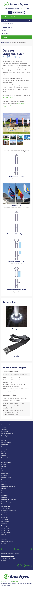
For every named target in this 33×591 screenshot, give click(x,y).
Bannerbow (4, 431)
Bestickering (4, 444)
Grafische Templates (7, 556)
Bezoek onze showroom (12, 8)
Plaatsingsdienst (5, 493)
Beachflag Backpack (7, 433)
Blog (4, 30)
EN (28, 8)
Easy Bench (4, 453)
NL (21, 8)
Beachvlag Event (5, 436)
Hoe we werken (7, 23)
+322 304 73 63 (17, 12)
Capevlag (4, 449)
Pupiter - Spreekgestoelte (8, 501)
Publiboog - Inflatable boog (8, 499)
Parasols (3, 488)
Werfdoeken (4, 539)
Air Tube (3, 427)
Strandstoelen (5, 521)
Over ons (5, 34)
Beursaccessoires (5, 447)
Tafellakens (4, 523)
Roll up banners (5, 506)
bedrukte (5, 97)
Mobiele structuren (6, 477)
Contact (5, 37)
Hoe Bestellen (7, 27)
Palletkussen (4, 484)
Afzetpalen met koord (7, 425)
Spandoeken (4, 512)
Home (3, 42)
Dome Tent (4, 451)
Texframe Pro (5, 530)
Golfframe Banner (6, 462)
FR (24, 8)
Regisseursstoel (5, 504)
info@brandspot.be (6, 581)
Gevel (8, 42)
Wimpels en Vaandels (7, 541)
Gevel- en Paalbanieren (7, 458)
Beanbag (3, 440)
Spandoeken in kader (7, 515)
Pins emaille (4, 491)
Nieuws (3, 560)
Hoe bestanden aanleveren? (10, 554)
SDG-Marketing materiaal (8, 510)
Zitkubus (3, 543)
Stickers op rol (5, 517)
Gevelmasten (4, 460)
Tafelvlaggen (4, 526)
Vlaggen (3, 534)
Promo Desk (4, 495)
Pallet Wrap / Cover (6, 482)
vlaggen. (11, 97)
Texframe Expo (5, 528)
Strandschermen (5, 519)
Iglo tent (3, 466)
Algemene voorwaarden (8, 558)
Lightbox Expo (5, 475)
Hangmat (4, 464)
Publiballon (4, 497)
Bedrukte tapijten (6, 442)
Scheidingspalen (5, 508)
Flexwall (3, 455)
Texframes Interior (6, 532)
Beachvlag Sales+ (6, 438)
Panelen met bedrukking (8, 486)
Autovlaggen (4, 429)
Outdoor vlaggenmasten (8, 480)
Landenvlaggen (5, 473)
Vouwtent (3, 537)
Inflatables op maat (6, 471)
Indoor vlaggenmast (6, 469)
